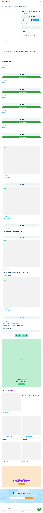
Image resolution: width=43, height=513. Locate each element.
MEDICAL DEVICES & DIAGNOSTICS (7, 436)
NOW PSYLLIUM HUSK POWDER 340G (9, 413)
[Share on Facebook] (22, 35)
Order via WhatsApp (31, 16)
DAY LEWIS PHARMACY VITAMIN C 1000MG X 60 (12, 312)
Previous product (6, 142)
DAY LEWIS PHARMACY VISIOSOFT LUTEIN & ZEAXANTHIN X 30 (15, 272)
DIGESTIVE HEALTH (15, 323)
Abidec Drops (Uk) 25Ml (6, 128)
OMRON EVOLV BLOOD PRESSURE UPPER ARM (31, 437)
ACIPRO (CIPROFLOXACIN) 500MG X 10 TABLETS (12, 231)
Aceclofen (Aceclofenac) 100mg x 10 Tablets (11, 98)
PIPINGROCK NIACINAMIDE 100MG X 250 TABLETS (13, 179)
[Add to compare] (24, 23)
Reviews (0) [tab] (5, 41)
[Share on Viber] (32, 35)
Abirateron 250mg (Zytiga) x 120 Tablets (10, 113)
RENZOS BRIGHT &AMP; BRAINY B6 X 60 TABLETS (13, 219)
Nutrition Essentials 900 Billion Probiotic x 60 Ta (13, 325)
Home (3, 6)
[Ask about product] (26, 23)
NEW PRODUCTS (11, 6)
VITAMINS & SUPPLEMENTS (7, 177)
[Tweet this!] (24, 35)
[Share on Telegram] (34, 35)
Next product (37, 142)
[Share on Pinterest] (26, 35)
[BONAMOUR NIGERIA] (6, 2)
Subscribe (30, 497)
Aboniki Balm (4, 83)
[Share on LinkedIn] (28, 35)
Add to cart (36, 20)
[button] (31, 16)
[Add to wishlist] (5, 65)
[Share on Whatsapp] (30, 35)
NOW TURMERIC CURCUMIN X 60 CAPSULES (30, 463)
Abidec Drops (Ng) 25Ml (7, 68)
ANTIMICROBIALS (6, 230)
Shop (6, 6)
